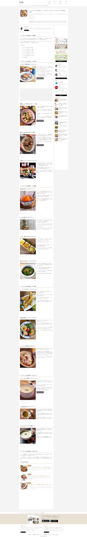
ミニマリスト (29, 527)
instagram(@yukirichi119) (23, 446)
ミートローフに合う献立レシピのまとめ (28, 55)
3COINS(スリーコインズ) (56, 530)
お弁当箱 (33, 530)
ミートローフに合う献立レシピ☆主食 (27, 52)
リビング (33, 527)
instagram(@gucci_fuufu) (24, 128)
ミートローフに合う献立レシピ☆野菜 (27, 50)
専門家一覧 (61, 95)
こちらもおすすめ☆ (25, 57)
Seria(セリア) (46, 527)
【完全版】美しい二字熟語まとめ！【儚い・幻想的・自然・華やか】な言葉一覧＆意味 (62, 104)
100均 (25, 527)
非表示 (24, 45)
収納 (22, 527)
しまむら (51, 530)
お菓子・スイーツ (24, 530)
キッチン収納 (37, 527)
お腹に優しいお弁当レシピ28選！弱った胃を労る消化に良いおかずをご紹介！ (62, 116)
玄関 (41, 527)
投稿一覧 (26, 30)
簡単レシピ (29, 530)
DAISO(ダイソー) (52, 527)
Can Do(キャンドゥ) (58, 527)
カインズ (62, 530)
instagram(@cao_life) (23, 342)
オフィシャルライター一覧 (61, 78)
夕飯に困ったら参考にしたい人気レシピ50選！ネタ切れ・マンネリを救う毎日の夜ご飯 (62, 112)
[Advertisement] (36, 94)
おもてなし (30, 18)
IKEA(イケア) (46, 530)
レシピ (34, 18)
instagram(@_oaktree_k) (23, 181)
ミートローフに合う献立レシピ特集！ (27, 47)
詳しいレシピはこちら (40, 78)
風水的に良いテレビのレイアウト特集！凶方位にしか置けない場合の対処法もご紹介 (62, 108)
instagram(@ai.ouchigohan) (24, 213)
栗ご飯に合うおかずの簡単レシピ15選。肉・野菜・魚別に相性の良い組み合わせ (62, 100)
